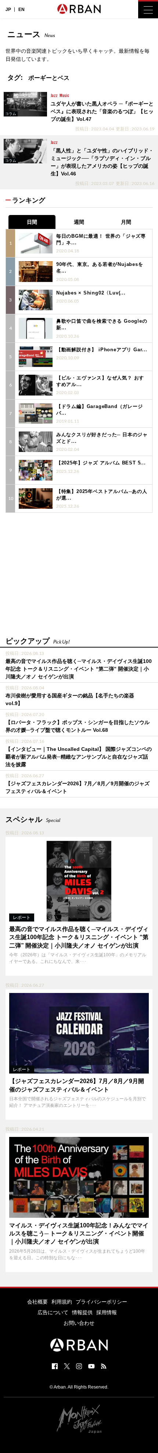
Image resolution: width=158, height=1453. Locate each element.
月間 (126, 222)
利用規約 (61, 1302)
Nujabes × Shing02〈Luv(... (91, 293)
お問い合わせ (79, 1323)
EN (21, 9)
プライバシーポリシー (101, 1302)
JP (8, 9)
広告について (52, 1312)
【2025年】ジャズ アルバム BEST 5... (101, 463)
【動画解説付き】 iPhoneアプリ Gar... (101, 349)
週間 (79, 222)
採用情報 (106, 1312)
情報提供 (82, 1312)
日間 (32, 222)
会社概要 (37, 1302)
